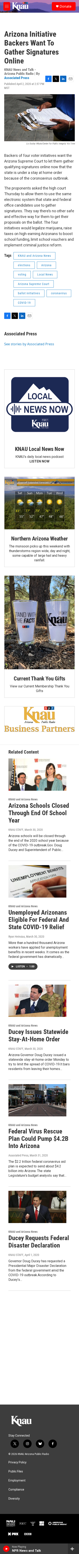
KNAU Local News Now (39, 449)
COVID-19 (24, 302)
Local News (45, 274)
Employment (16, 1480)
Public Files (15, 1471)
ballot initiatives (29, 293)
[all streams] (73, 1548)
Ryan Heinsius (16, 936)
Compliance (16, 1489)
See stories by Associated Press (29, 344)
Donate (65, 6)
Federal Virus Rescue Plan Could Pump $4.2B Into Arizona (38, 1139)
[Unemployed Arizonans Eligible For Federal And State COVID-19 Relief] (37, 881)
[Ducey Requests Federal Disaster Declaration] (37, 1207)
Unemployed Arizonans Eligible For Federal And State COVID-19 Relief (38, 920)
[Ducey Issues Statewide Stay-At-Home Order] (37, 1001)
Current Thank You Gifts (39, 678)
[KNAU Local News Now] (39, 405)
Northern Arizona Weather (39, 538)
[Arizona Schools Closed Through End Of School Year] (37, 774)
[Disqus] (39, 1347)
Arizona (46, 265)
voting (22, 274)
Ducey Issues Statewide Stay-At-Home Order (38, 1035)
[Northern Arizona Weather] (39, 503)
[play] (6, 1549)
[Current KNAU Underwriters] (39, 719)
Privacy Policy (17, 1462)
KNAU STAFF (15, 829)
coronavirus (59, 293)
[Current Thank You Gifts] (39, 622)
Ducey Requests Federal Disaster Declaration (38, 1241)
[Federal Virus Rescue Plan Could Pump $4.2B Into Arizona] (37, 1100)
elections (24, 265)
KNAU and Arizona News (34, 255)
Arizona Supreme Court (33, 284)
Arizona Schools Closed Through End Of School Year (38, 813)
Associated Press (16, 78)
